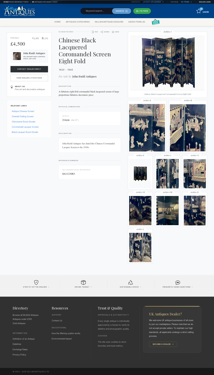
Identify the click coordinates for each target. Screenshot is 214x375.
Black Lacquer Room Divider (25, 132)
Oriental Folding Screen (23, 116)
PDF (96, 32)
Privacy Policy (19, 355)
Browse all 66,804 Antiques (26, 315)
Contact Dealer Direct (29, 69)
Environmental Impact (62, 339)
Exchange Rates (20, 349)
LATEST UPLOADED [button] (152, 2)
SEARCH (120, 11)
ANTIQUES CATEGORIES (78, 22)
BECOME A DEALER (162, 344)
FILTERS (144, 11)
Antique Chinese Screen (23, 111)
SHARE (106, 32)
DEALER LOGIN (205, 2)
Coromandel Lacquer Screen (25, 127)
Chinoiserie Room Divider (24, 122)
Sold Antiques (19, 323)
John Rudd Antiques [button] (34, 53)
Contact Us (57, 320)
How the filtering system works (66, 333)
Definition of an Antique (24, 339)
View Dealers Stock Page (29, 78)
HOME (57, 22)
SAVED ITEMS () (136, 22)
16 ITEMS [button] (185, 2)
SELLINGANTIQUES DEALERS (109, 22)
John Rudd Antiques (84, 76)
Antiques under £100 (22, 319)
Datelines (17, 344)
